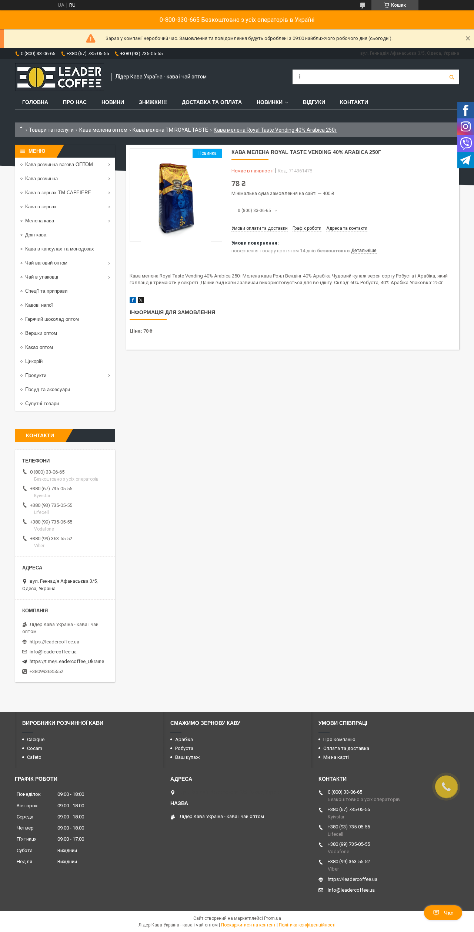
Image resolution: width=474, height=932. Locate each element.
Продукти (35, 375)
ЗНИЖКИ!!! (153, 102)
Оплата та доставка (346, 748)
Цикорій (34, 361)
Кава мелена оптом (103, 130)
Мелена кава (39, 220)
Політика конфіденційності (307, 925)
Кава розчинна (41, 178)
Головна (35, 102)
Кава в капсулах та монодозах (59, 249)
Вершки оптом (41, 333)
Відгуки (314, 102)
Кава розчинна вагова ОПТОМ (59, 164)
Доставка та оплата (212, 102)
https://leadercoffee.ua (54, 642)
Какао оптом (39, 347)
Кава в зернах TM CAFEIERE (58, 192)
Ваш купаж (187, 757)
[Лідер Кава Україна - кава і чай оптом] (59, 77)
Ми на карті (336, 757)
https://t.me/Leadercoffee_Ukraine (67, 661)
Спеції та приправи (46, 291)
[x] (141, 301)
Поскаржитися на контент (248, 925)
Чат (448, 913)
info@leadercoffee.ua (53, 652)
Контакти (354, 102)
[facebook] (133, 301)
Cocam (34, 748)
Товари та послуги (51, 130)
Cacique (35, 739)
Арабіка (184, 739)
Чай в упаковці (41, 277)
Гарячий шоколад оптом (52, 319)
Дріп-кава (35, 235)
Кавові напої (39, 305)
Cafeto (34, 757)
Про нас (75, 102)
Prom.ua (272, 918)
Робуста (184, 748)
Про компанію (339, 739)
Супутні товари (42, 403)
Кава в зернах (41, 206)
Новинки (270, 102)
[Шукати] (451, 77)
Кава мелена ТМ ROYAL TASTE (170, 130)
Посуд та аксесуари (47, 389)
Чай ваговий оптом (46, 263)
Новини (112, 102)
